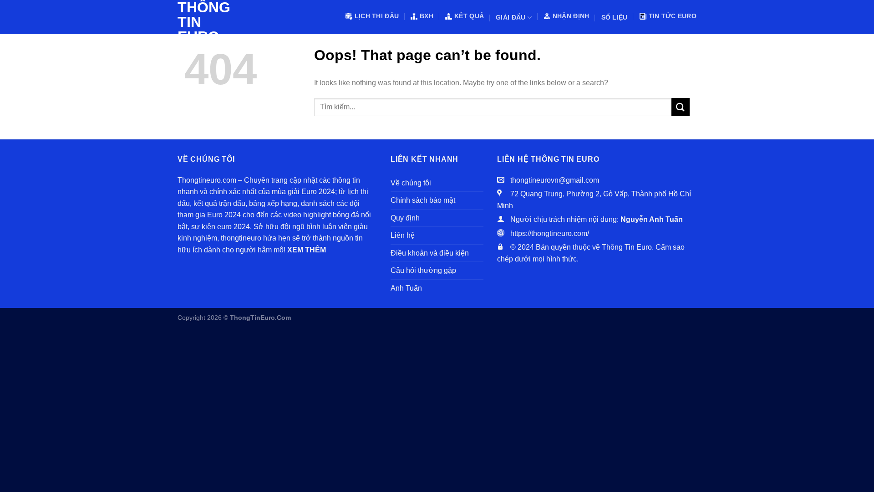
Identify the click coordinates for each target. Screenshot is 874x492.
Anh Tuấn (406, 288)
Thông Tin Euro (200, 22)
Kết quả (469, 16)
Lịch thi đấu (377, 16)
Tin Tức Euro (672, 16)
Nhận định (571, 16)
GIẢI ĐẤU (510, 17)
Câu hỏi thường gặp (423, 270)
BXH (426, 16)
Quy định (405, 218)
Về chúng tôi (411, 183)
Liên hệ (403, 235)
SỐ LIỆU (614, 17)
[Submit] (680, 107)
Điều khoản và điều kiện (430, 253)
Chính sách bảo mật (423, 200)
